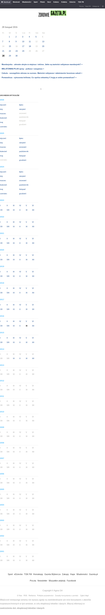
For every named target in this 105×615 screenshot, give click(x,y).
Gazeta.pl (6, 2)
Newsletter (42, 581)
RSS (25, 595)
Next (49, 2)
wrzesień (22, 147)
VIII (8, 210)
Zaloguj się (95, 6)
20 (43, 46)
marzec (3, 113)
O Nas (19, 595)
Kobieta (64, 2)
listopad (22, 156)
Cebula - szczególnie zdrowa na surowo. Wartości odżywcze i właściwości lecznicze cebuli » (42, 73)
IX (14, 210)
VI (33, 205)
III (13, 205)
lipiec (21, 105)
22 (10, 51)
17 (23, 46)
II (7, 205)
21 (3, 51)
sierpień (22, 109)
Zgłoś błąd (84, 595)
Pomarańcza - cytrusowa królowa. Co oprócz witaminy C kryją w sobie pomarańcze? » (39, 77)
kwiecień (3, 118)
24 (23, 51)
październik (23, 151)
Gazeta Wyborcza (52, 574)
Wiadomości (26, 2)
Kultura (56, 2)
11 (30, 41)
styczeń (3, 105)
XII (33, 210)
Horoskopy (38, 574)
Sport (36, 2)
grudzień (22, 160)
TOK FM (81, 2)
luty (1, 109)
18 (30, 46)
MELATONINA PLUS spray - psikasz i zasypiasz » (23, 69)
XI (26, 210)
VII (1, 210)
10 (23, 41)
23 (16, 51)
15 (10, 46)
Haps (72, 574)
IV (20, 205)
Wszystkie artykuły (57, 581)
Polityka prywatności (45, 595)
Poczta (81, 6)
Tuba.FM (88, 6)
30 (16, 56)
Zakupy (65, 574)
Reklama (32, 595)
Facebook (71, 581)
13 (43, 41)
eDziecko (18, 574)
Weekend (16, 2)
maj (1, 122)
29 (10, 56)
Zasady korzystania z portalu (66, 595)
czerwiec (3, 127)
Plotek (42, 2)
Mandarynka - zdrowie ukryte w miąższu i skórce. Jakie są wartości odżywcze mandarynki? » (42, 64)
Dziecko (72, 2)
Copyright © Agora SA (53, 590)
